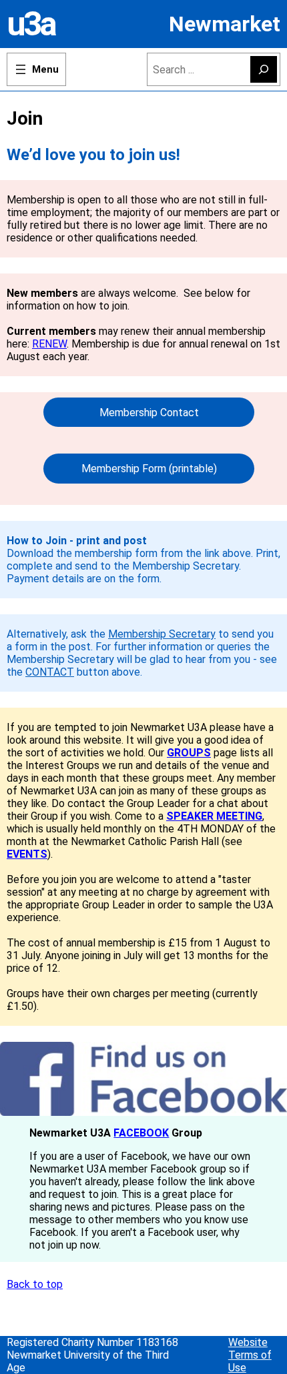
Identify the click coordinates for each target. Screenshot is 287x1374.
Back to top (35, 1284)
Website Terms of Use (250, 1355)
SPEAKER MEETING (214, 816)
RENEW (49, 343)
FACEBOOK (141, 1133)
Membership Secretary (162, 634)
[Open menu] (36, 69)
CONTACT (49, 672)
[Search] (263, 69)
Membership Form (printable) (149, 468)
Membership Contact (149, 412)
